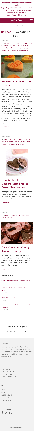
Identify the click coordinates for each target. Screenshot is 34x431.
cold (14, 139)
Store (3, 392)
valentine (14, 50)
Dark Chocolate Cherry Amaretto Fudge (15, 249)
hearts (25, 139)
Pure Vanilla (15, 48)
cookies (29, 43)
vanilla (21, 144)
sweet (23, 142)
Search (3, 389)
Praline (8, 48)
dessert (12, 46)
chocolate (8, 139)
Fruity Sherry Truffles (8, 297)
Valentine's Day (6, 218)
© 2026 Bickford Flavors (16, 427)
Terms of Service (7, 398)
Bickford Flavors (17, 20)
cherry (14, 215)
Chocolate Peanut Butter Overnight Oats (15, 280)
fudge (27, 215)
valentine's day (24, 50)
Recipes (10, 25)
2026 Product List (7, 395)
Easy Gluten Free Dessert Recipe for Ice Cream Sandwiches (14, 183)
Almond (8, 43)
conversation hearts (19, 43)
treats (28, 142)
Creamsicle (5, 46)
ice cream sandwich (13, 142)
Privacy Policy (6, 400)
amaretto (8, 215)
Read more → (6, 127)
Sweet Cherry (6, 50)
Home (3, 25)
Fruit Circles (20, 46)
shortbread (24, 48)
